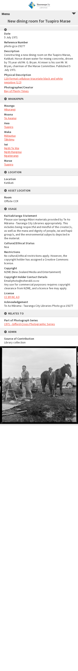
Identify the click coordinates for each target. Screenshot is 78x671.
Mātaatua (10, 136)
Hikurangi (10, 109)
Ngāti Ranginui (13, 152)
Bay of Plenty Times (16, 91)
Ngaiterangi (11, 156)
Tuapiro (8, 127)
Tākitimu (9, 139)
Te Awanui (10, 118)
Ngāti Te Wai (11, 148)
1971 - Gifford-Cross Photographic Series (29, 324)
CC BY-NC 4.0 (11, 297)
